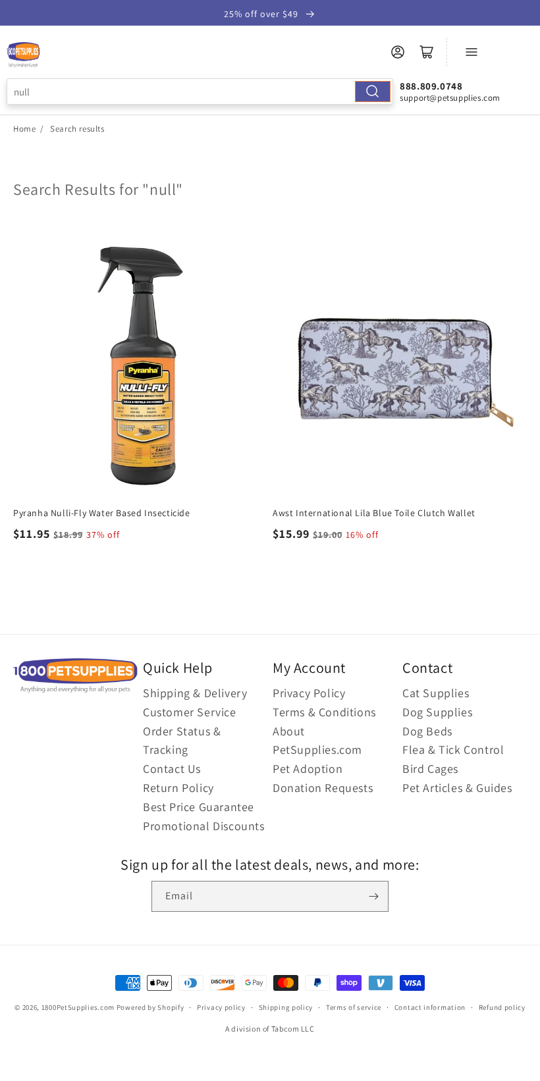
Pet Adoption (307, 768)
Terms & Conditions (324, 712)
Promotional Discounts (204, 825)
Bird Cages (430, 768)
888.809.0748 (431, 86)
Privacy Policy (309, 692)
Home (24, 128)
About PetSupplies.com (317, 741)
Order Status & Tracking (182, 741)
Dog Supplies (437, 712)
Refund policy (502, 1007)
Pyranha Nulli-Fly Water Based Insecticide (101, 513)
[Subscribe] (373, 896)
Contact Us (172, 768)
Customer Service (189, 712)
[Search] (373, 91)
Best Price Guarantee (198, 806)
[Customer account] (397, 52)
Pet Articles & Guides (457, 787)
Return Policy (178, 787)
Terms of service (353, 1007)
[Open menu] (471, 52)
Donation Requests (323, 787)
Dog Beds (427, 731)
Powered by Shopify (150, 1007)
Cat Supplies (435, 692)
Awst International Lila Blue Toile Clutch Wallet (374, 513)
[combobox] (200, 91)
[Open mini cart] (426, 52)
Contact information (430, 1007)
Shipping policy (286, 1007)
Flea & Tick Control (453, 749)
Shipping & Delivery (195, 692)
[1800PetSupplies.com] (23, 55)
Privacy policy (221, 1007)
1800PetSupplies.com (78, 1007)
